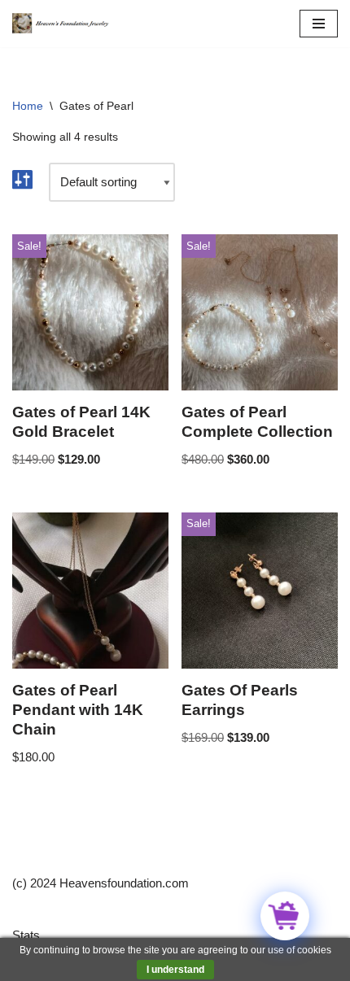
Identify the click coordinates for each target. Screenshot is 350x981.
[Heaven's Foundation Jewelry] (61, 23)
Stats (26, 935)
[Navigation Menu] (319, 23)
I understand (175, 969)
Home (27, 105)
